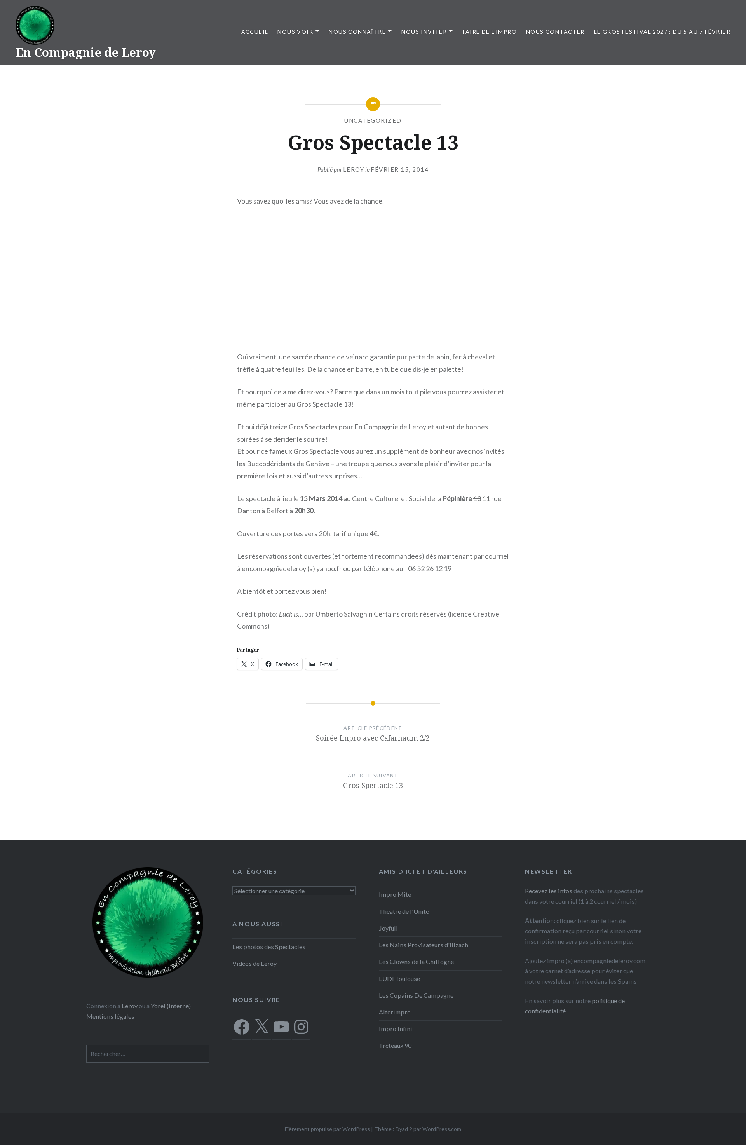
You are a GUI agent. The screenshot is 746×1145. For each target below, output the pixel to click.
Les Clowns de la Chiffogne (416, 961)
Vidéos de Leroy (254, 963)
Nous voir (295, 31)
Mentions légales (110, 1016)
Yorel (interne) (171, 1005)
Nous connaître (357, 31)
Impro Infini (395, 1028)
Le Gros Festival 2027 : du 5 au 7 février (662, 31)
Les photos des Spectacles (268, 946)
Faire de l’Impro (490, 31)
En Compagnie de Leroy (86, 52)
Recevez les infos (548, 890)
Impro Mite (395, 894)
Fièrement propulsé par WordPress (327, 1129)
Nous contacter (555, 31)
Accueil (254, 31)
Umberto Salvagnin (344, 614)
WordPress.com (441, 1129)
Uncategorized (373, 120)
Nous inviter (424, 31)
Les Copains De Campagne (416, 995)
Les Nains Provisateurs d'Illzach (423, 944)
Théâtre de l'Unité (404, 911)
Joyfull (388, 928)
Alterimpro (395, 1012)
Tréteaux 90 (395, 1045)
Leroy (353, 169)
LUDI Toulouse (399, 978)
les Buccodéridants (266, 463)
